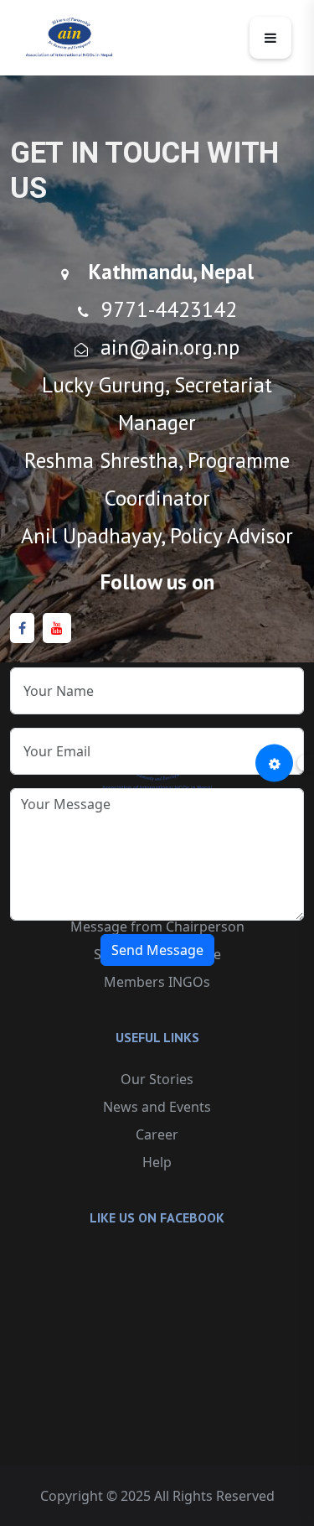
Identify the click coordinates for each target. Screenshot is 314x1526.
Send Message (157, 950)
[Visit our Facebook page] (22, 628)
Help (157, 1162)
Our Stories (157, 1079)
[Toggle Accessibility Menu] (274, 763)
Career (157, 1134)
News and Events (157, 1107)
